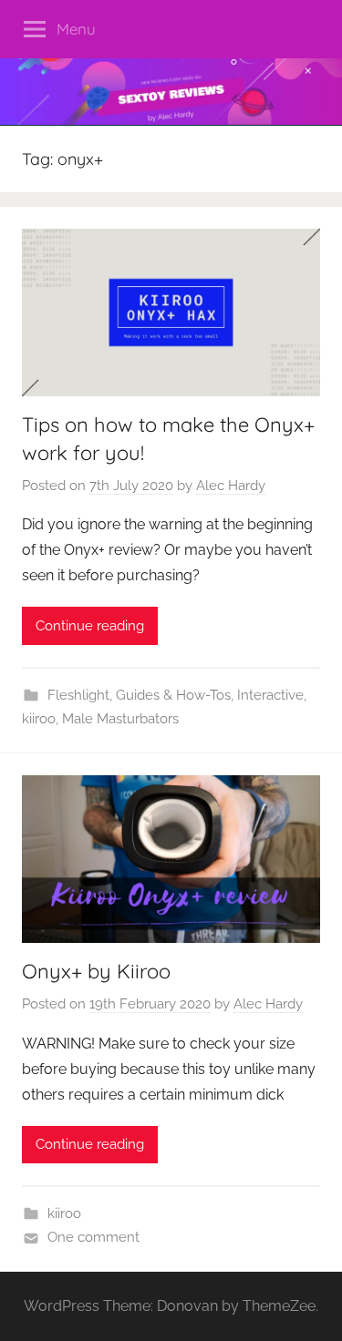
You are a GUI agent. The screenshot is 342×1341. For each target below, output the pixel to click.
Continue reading (90, 626)
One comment (93, 1237)
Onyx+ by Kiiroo (96, 971)
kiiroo (39, 719)
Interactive (270, 695)
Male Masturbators (120, 719)
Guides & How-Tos (173, 695)
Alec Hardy (230, 485)
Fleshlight (78, 695)
